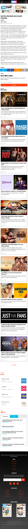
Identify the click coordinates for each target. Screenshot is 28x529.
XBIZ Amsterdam (5, 379)
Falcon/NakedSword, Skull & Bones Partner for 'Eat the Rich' (13, 137)
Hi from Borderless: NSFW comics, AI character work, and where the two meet (12, 432)
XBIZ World (7, 494)
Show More (14, 365)
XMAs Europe (5, 394)
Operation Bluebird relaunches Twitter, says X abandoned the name (12, 420)
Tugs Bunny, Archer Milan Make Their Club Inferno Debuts (12, 245)
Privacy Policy (14, 469)
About (14, 467)
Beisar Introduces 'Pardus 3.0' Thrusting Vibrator (13, 191)
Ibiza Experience (5, 402)
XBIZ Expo (21, 496)
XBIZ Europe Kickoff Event (8, 426)
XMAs (21, 498)
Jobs (14, 416)
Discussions (5, 416)
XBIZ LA (20, 490)
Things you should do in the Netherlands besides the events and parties (13, 445)
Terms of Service (24, 524)
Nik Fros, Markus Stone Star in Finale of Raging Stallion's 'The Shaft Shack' (13, 353)
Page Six (16, 33)
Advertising (14, 463)
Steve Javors (4, 22)
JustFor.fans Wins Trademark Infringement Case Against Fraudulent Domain (13, 325)
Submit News (14, 461)
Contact (14, 465)
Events (2, 374)
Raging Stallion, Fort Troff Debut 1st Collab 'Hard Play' (13, 164)
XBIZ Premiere (7, 496)
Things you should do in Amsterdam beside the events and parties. (12, 438)
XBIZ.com (7, 490)
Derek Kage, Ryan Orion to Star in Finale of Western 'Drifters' (12, 217)
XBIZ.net (3, 412)
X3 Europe (4, 386)
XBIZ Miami (20, 492)
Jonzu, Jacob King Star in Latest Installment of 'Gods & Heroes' (13, 109)
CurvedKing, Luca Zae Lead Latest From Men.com (11, 273)
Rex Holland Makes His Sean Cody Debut (11, 299)
